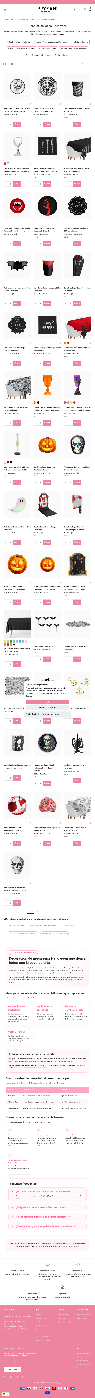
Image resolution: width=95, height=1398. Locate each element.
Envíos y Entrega (40, 1318)
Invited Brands (82, 1318)
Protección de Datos (82, 1368)
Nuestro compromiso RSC (43, 1333)
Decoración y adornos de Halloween (22, 19)
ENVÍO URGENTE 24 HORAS (47, 2)
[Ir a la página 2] (64, 911)
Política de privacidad (33, 714)
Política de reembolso (42, 1340)
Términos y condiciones (83, 1353)
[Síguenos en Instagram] (11, 1377)
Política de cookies (82, 1360)
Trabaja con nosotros (65, 1322)
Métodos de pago (41, 1325)
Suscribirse (12, 1369)
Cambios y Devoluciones (43, 1322)
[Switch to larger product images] (4, 64)
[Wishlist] (75, 10)
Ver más (62, 34)
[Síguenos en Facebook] (5, 1377)
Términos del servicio (42, 1336)
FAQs (37, 1329)
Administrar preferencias (47, 708)
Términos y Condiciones (51, 714)
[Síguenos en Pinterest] (17, 1377)
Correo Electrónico (64, 1314)
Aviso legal (79, 1357)
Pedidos (38, 1314)
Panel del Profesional (84, 1314)
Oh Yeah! (6, 19)
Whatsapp (61, 1318)
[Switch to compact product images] (12, 64)
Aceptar (47, 702)
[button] (30, 104)
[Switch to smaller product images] (8, 64)
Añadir (17, 124)
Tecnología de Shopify (53, 1383)
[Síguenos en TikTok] (23, 1377)
